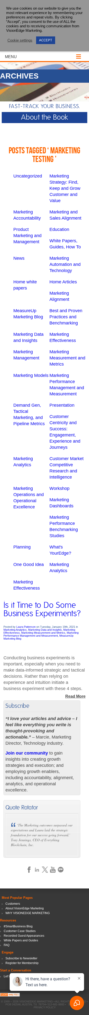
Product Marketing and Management (27, 235)
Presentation (61, 405)
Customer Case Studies (20, 931)
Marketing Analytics (15, 629)
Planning (22, 547)
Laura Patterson (26, 626)
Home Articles (63, 281)
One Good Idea (28, 564)
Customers (12, 903)
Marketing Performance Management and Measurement (41, 634)
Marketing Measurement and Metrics (67, 358)
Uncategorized (27, 176)
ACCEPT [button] (45, 40)
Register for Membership (22, 963)
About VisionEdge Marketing (24, 908)
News (18, 258)
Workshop (59, 488)
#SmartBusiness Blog (18, 926)
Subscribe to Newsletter (21, 958)
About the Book (44, 117)
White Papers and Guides (21, 940)
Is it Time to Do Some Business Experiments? (42, 609)
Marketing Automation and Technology (65, 264)
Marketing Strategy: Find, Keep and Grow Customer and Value (64, 188)
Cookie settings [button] (19, 40)
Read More (75, 696)
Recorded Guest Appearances (24, 935)
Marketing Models (30, 375)
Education (59, 229)
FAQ (6, 945)
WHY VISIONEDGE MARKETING (27, 913)
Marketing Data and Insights (45, 629)
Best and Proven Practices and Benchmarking (65, 316)
